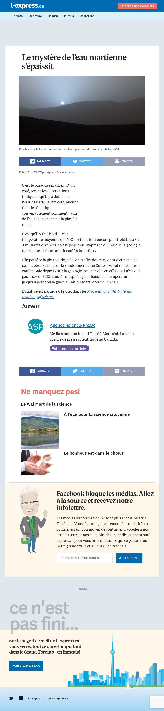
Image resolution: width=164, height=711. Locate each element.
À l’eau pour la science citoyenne (97, 414)
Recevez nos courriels (137, 6)
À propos (34, 698)
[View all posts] (69, 348)
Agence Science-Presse (72, 325)
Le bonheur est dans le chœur (94, 453)
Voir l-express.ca (26, 666)
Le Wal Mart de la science (46, 404)
